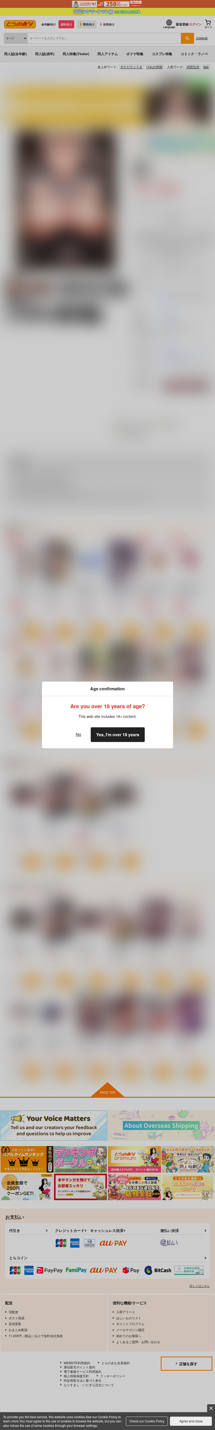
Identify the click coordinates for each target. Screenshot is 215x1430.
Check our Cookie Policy (146, 1421)
